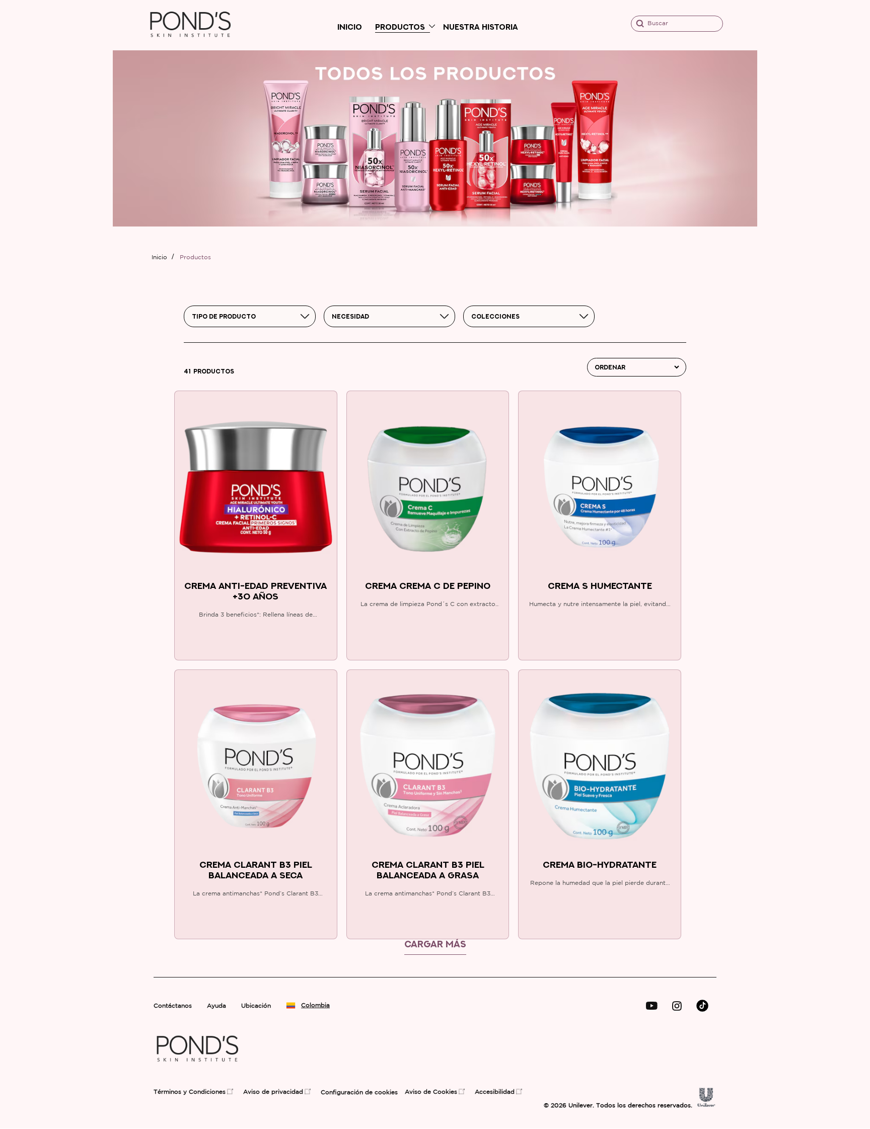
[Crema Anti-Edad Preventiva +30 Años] (256, 488)
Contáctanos (173, 1006)
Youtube (652, 1006)
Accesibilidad (495, 1092)
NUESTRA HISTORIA (480, 27)
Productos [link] (195, 257)
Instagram (677, 1006)
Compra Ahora (255, 641)
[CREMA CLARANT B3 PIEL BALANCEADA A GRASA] (428, 767)
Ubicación (256, 1006)
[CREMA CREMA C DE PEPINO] (428, 488)
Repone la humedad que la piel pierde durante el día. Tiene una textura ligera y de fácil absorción (599, 884)
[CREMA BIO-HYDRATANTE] (600, 767)
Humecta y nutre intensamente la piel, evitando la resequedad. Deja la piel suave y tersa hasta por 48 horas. (599, 605)
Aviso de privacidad (273, 1092)
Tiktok (702, 1006)
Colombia (312, 1005)
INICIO (349, 27)
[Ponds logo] (198, 1070)
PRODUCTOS (400, 27)
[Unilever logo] (706, 1104)
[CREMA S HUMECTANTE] (600, 488)
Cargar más (435, 944)
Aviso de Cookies (431, 1092)
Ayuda (216, 1006)
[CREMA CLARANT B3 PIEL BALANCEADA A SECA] (256, 767)
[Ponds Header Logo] (190, 45)
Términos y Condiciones (190, 1092)
